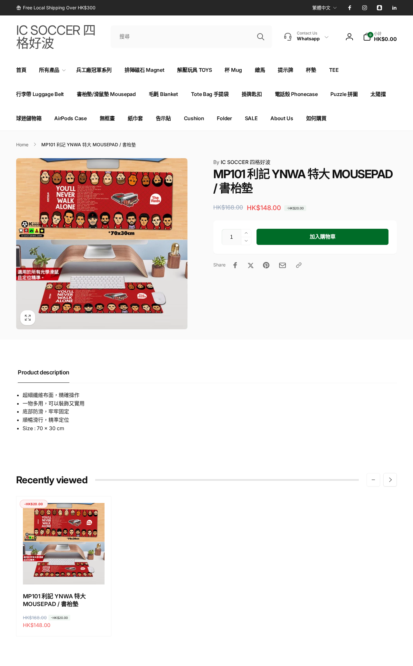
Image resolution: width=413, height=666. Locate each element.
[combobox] (191, 36)
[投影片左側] (373, 480)
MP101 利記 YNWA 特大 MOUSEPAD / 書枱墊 (54, 600)
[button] (380, 37)
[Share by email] (282, 265)
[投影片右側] (390, 480)
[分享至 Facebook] (235, 265)
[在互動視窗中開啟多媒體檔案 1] (101, 243)
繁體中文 (321, 7)
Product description (43, 372)
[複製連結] (299, 265)
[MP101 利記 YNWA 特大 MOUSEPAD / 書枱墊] (64, 572)
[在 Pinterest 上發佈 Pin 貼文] (266, 265)
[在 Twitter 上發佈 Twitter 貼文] (250, 265)
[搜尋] (260, 36)
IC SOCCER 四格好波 (241, 162)
